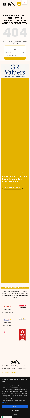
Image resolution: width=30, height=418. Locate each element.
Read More (5, 402)
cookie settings (15, 410)
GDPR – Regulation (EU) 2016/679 (9, 372)
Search (14, 58)
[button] (19, 4)
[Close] (28, 378)
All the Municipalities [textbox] (11, 50)
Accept (15, 406)
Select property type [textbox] (11, 55)
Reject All (15, 414)
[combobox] (15, 49)
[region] (15, 397)
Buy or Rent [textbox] (9, 52)
